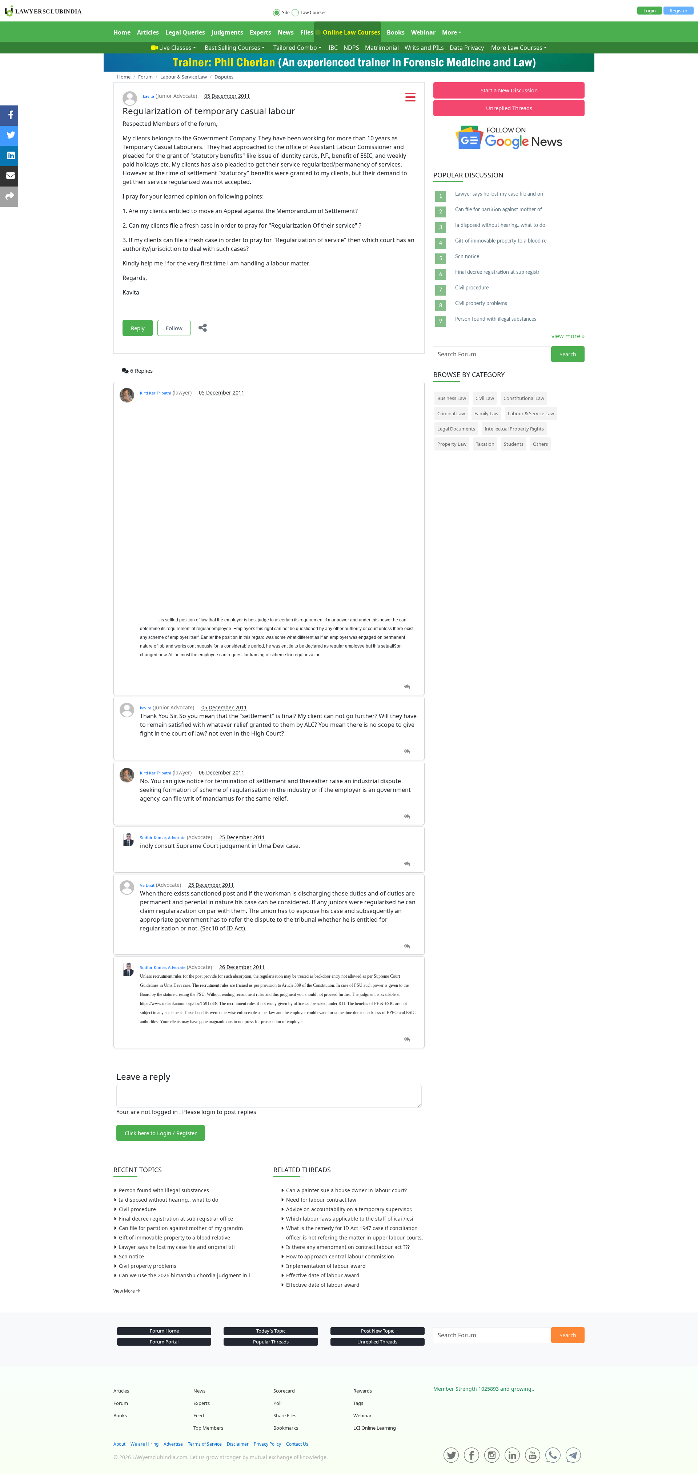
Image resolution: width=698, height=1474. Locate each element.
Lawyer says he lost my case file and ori (499, 194)
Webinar (423, 32)
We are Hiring (145, 1444)
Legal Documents (456, 428)
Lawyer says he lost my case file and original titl (177, 1246)
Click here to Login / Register (161, 1133)
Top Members (208, 1428)
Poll (277, 1403)
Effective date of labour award (323, 1275)
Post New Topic (377, 1330)
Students (514, 444)
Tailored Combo (295, 48)
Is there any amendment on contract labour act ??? (348, 1246)
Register (678, 10)
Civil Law (485, 398)
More (449, 32)
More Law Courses (516, 48)
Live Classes (175, 48)
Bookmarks (285, 1428)
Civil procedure (137, 1209)
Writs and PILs (424, 48)
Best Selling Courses (232, 48)
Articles (148, 32)
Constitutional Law (524, 398)
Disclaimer (238, 1444)
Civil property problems (147, 1265)
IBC (333, 48)
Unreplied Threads (509, 108)
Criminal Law (451, 413)
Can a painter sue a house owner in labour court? (346, 1190)
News (286, 32)
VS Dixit (147, 885)
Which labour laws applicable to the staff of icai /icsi (349, 1218)
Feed (198, 1415)
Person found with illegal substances (164, 1190)
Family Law (486, 413)
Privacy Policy (267, 1444)
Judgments (227, 32)
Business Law (451, 398)
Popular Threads (271, 1341)
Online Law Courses (350, 32)
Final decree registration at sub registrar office (176, 1218)
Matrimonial (382, 48)
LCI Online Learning (374, 1428)
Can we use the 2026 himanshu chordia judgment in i (184, 1275)
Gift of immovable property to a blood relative (174, 1237)
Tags (358, 1403)
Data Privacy (467, 48)
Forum (120, 1403)
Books (396, 32)
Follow (174, 328)
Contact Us (297, 1444)
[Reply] (407, 687)
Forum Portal (164, 1341)
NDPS (351, 48)
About (119, 1444)
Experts (260, 32)
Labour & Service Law (531, 413)
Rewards (362, 1390)
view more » (568, 336)
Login (649, 10)
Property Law (451, 444)
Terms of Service (205, 1444)
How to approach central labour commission (340, 1256)
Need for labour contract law (321, 1199)
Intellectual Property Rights (514, 428)
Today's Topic (270, 1330)
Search (567, 354)
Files (306, 32)
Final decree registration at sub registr (497, 272)
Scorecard (284, 1390)
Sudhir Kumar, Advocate (162, 837)
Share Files (284, 1415)
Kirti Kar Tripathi (155, 393)
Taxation (485, 444)
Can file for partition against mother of (498, 209)
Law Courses (313, 12)
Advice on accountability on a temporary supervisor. (349, 1209)
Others (540, 444)
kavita (148, 96)
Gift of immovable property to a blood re (500, 241)
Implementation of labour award (326, 1265)
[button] (410, 99)
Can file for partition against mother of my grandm (181, 1228)
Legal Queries (185, 32)
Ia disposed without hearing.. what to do (168, 1199)
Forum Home (164, 1330)
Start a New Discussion (509, 90)
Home (122, 32)
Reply (138, 328)
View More (124, 1291)
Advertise (173, 1444)
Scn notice (131, 1256)
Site (286, 12)
